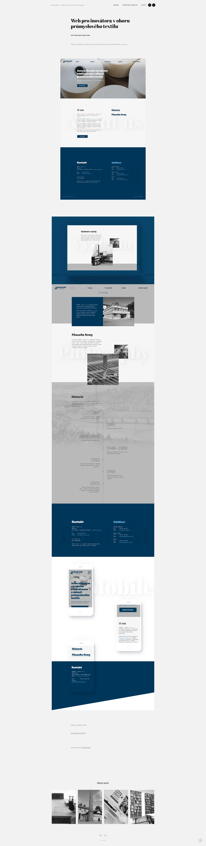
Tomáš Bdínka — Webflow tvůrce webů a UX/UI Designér (67, 5)
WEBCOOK (86, 748)
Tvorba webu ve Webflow (130, 5)
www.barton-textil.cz (78, 733)
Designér (116, 5)
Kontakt (143, 5)
